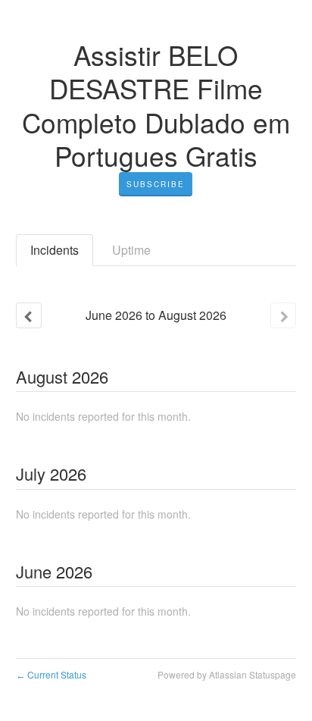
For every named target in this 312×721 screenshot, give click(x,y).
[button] (155, 184)
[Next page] (283, 315)
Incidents (54, 250)
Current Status (51, 674)
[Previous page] (29, 315)
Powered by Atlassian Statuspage (227, 674)
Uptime (131, 250)
